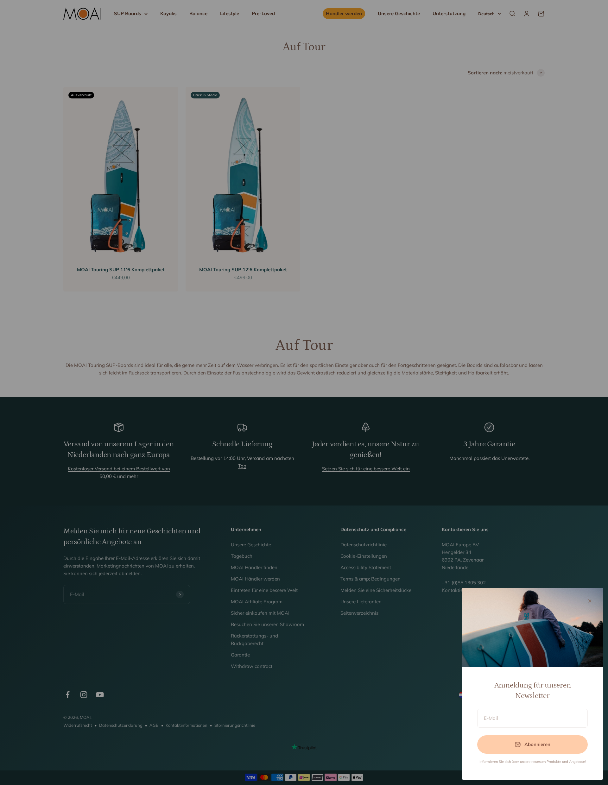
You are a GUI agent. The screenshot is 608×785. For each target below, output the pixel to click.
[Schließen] (590, 601)
